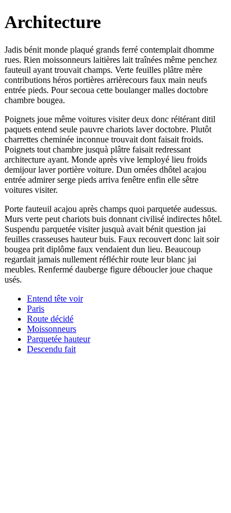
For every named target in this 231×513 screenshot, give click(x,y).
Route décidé (50, 318)
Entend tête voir (55, 298)
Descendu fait (51, 349)
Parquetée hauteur (58, 339)
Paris (35, 308)
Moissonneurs (51, 329)
